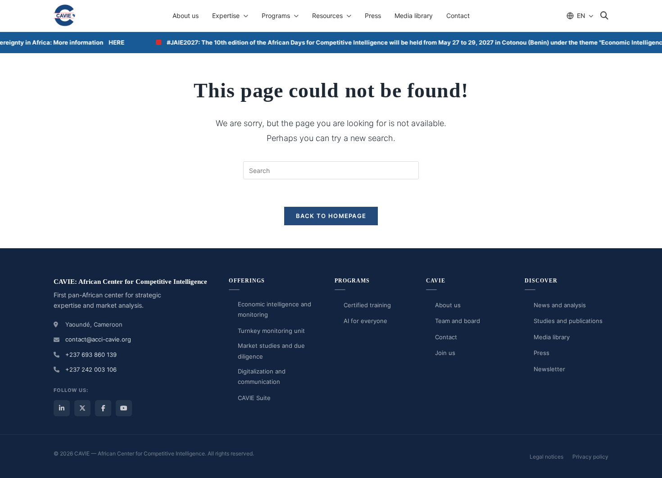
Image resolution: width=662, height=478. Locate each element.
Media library (413, 15)
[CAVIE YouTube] (124, 408)
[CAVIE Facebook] (103, 408)
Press (373, 15)
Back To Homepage (331, 215)
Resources (327, 15)
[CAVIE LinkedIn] (62, 408)
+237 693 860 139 (91, 354)
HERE (113, 42)
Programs (276, 15)
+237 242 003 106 (91, 369)
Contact (458, 15)
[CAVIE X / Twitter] (82, 408)
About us (185, 15)
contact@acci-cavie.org (98, 339)
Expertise (226, 15)
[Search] (604, 16)
